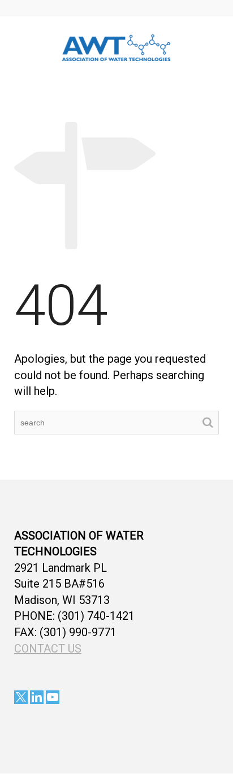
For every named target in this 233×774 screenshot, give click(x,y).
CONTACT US (47, 648)
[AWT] (116, 46)
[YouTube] (52, 697)
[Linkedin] (37, 697)
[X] (21, 697)
